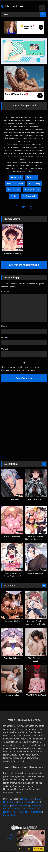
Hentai (36, 802)
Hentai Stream (28, 799)
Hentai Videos (21, 808)
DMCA (10, 838)
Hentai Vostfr (9, 812)
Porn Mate (24, 805)
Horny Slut (14, 190)
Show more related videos (24, 264)
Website (5, 349)
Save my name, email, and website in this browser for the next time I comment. (20, 369)
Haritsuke (17, 177)
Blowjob (32, 177)
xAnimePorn (36, 812)
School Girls (30, 196)
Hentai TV (34, 808)
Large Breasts (33, 190)
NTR (15, 196)
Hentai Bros (13, 6)
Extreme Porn (36, 805)
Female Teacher (16, 183)
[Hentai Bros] (24, 828)
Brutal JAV (8, 808)
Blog (12, 835)
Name (4, 326)
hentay (6, 805)
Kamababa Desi (11, 815)
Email (4, 338)
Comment (6, 291)
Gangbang (35, 183)
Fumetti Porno (25, 802)
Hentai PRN (22, 812)
